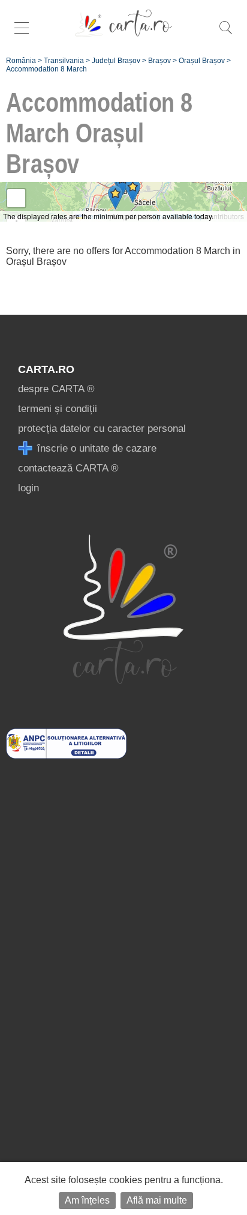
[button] (132, 190)
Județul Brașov (116, 60)
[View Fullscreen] (16, 198)
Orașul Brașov (202, 60)
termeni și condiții (57, 408)
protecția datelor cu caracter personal (102, 428)
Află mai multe (156, 1200)
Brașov (159, 60)
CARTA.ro (46, 369)
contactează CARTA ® (68, 468)
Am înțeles (87, 1200)
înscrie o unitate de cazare (95, 448)
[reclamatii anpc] (66, 755)
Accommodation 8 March (46, 69)
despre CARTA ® (56, 389)
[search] (225, 34)
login (28, 488)
